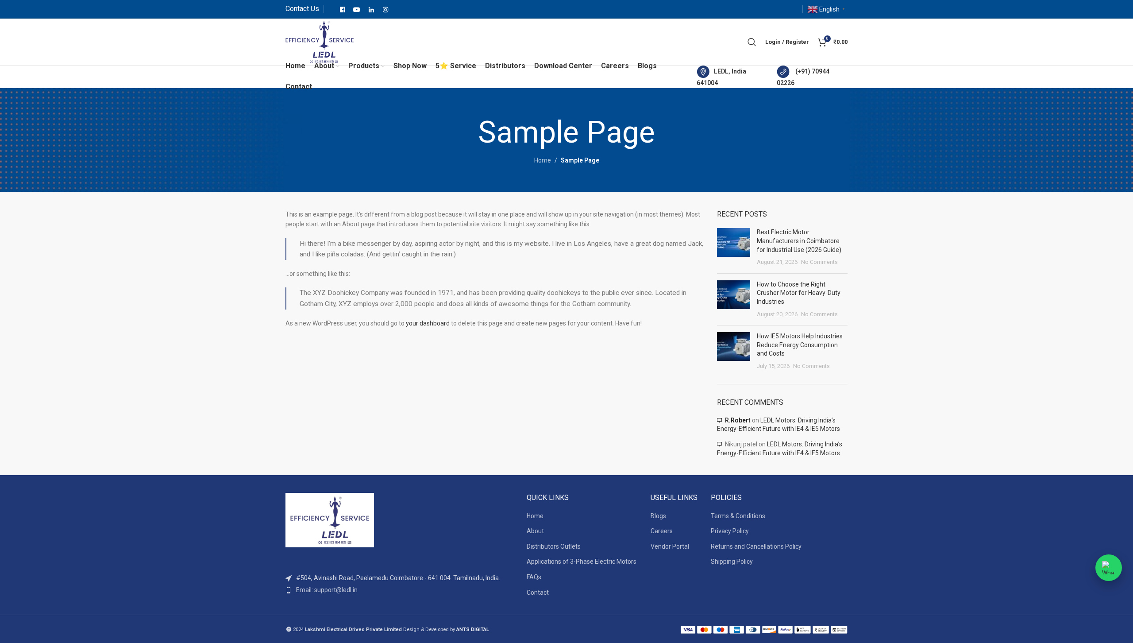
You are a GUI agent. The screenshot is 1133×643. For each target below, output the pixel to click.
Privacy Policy (730, 531)
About (535, 531)
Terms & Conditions (738, 515)
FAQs (534, 577)
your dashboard (428, 323)
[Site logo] (319, 41)
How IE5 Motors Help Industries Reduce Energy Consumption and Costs (800, 345)
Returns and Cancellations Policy (756, 546)
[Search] (752, 42)
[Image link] (329, 519)
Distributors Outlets (554, 546)
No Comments (819, 262)
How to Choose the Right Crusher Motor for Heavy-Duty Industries (798, 293)
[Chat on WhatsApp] (1108, 567)
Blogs (658, 515)
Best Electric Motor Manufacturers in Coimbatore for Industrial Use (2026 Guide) (799, 241)
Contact (538, 592)
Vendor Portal (670, 546)
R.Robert (738, 420)
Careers (662, 531)
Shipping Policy (732, 561)
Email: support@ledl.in (327, 589)
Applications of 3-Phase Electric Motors (581, 561)
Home (542, 160)
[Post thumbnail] (733, 247)
